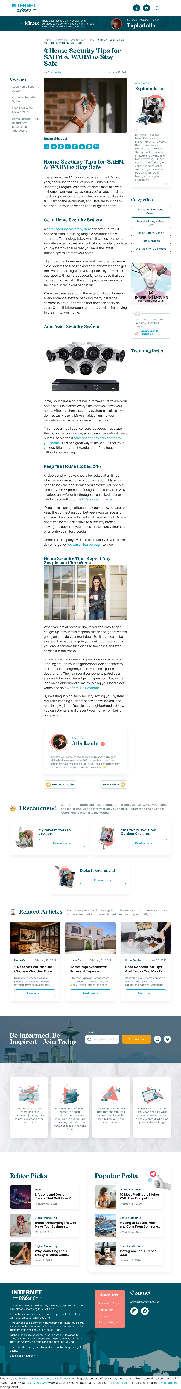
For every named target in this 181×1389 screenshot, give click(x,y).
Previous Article (63, 784)
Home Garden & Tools (151, 232)
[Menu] (167, 8)
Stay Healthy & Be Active (151, 248)
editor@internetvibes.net (144, 1302)
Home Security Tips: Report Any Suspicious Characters (25, 124)
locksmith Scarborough (85, 544)
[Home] (24, 8)
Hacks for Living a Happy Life (151, 222)
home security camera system (68, 229)
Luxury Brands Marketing (149, 332)
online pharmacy (37, 1383)
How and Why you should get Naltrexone (45, 1378)
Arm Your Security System (24, 99)
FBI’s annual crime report (100, 499)
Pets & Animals (151, 240)
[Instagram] (136, 7)
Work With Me (107, 1303)
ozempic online (168, 1383)
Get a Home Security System (25, 88)
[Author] (103, 744)
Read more (60, 843)
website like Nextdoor (83, 688)
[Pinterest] (146, 7)
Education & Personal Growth (151, 211)
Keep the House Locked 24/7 (22, 110)
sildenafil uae (119, 1383)
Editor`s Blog (107, 1322)
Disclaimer (105, 1310)
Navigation (105, 1316)
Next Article (111, 784)
